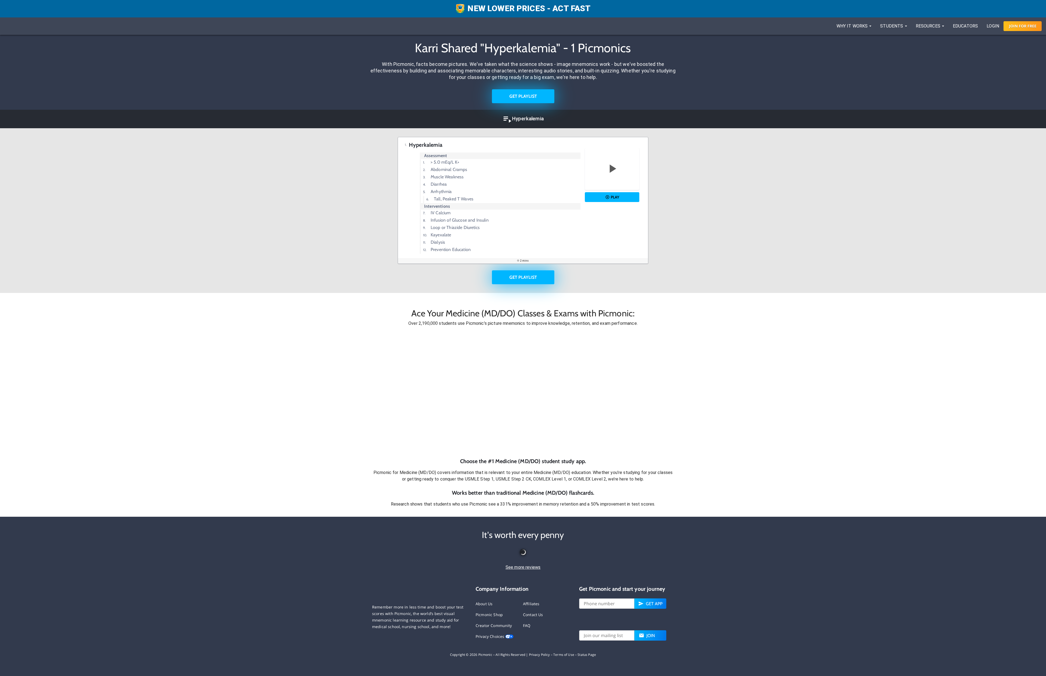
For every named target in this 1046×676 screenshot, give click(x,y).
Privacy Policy (539, 654)
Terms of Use (563, 654)
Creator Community (494, 625)
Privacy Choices (490, 636)
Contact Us (533, 614)
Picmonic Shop (489, 614)
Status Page (586, 654)
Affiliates (531, 603)
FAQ (526, 625)
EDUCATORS (965, 26)
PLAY (615, 197)
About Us (484, 603)
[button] (523, 392)
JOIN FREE (1022, 26)
